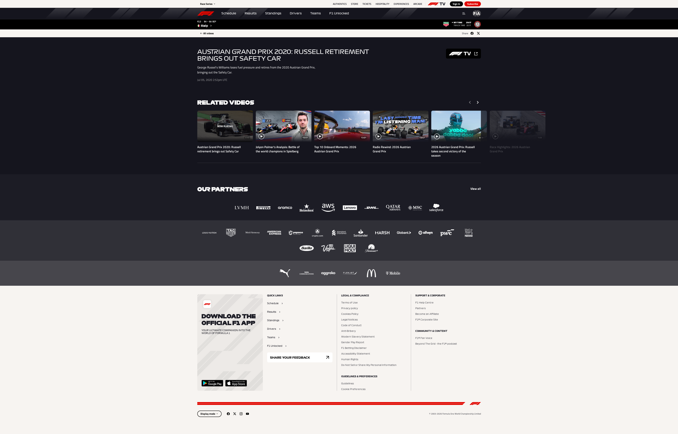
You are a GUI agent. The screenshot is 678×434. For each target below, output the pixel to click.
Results (251, 13)
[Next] (478, 102)
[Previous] (470, 102)
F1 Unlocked (339, 13)
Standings (273, 13)
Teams (315, 13)
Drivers (296, 13)
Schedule (228, 13)
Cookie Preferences (353, 389)
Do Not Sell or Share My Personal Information (369, 365)
